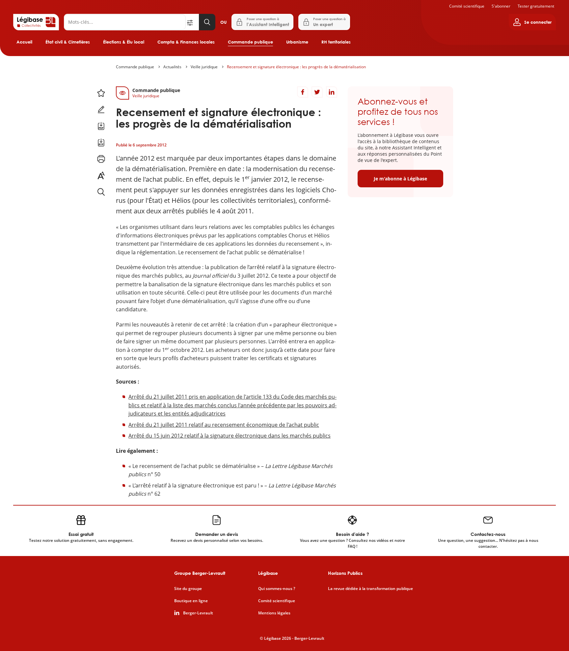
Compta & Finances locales (186, 42)
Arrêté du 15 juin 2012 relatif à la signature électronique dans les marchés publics (229, 435)
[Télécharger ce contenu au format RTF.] (101, 142)
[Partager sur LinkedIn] (331, 92)
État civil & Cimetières (67, 42)
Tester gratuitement (536, 6)
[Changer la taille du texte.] (101, 175)
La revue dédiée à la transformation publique (370, 588)
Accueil (24, 42)
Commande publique (250, 42)
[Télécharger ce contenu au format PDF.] (101, 126)
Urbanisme (297, 42)
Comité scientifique (466, 6)
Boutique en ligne (191, 601)
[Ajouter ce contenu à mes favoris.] (101, 93)
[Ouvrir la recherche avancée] (192, 22)
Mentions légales (274, 613)
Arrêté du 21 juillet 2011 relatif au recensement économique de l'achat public (223, 424)
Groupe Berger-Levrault (199, 573)
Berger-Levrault (198, 613)
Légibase (268, 573)
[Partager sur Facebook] (302, 92)
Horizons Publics (345, 573)
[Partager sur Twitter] (317, 92)
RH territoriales (336, 42)
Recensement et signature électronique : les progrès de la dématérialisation (296, 67)
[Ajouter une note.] (101, 109)
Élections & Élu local (123, 42)
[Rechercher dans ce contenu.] (101, 192)
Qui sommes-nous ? (276, 588)
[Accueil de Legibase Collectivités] (36, 22)
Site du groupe (188, 588)
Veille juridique (204, 67)
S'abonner (501, 6)
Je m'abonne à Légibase (400, 178)
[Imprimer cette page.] (101, 159)
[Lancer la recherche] (207, 22)
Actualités (172, 67)
